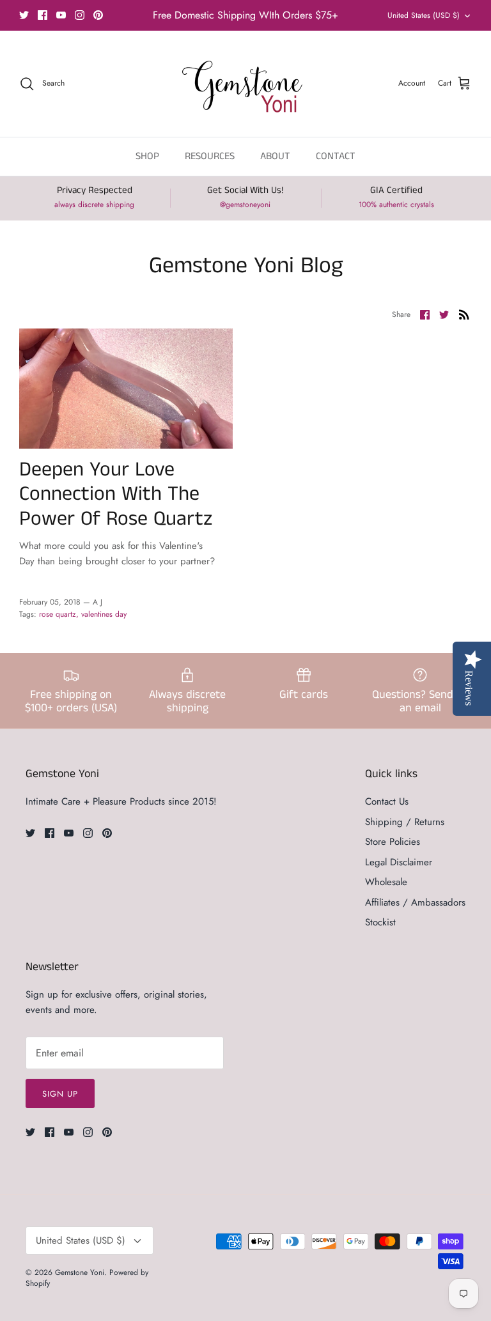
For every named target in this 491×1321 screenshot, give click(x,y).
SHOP (147, 156)
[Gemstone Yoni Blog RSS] (464, 313)
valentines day (104, 614)
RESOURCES (210, 156)
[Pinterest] (98, 15)
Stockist (380, 922)
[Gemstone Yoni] (246, 83)
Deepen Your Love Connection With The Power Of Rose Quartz (115, 495)
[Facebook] (42, 15)
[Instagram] (79, 15)
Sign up (60, 1094)
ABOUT (275, 156)
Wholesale (386, 882)
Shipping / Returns (404, 822)
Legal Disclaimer (398, 862)
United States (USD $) (423, 15)
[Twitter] (24, 15)
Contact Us (387, 801)
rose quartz (57, 614)
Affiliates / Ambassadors (415, 902)
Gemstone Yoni (79, 1272)
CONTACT (335, 156)
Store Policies (392, 842)
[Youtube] (61, 15)
